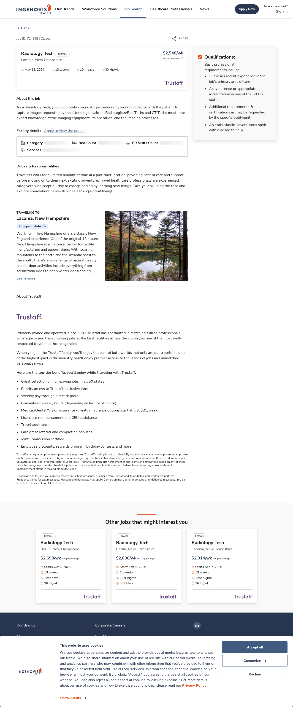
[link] (34, 9)
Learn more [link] (25, 278)
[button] (32, 226)
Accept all (255, 647)
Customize (252, 661)
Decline (255, 674)
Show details (70, 698)
